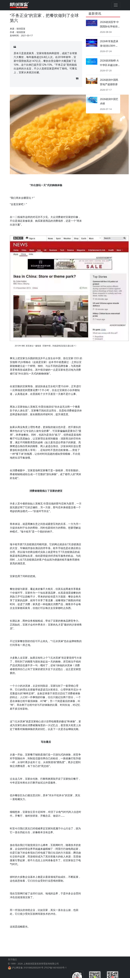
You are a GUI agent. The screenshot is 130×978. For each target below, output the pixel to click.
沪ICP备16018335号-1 (55, 967)
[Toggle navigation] (115, 5)
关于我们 (12, 959)
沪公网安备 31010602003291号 (27, 967)
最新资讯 (94, 13)
